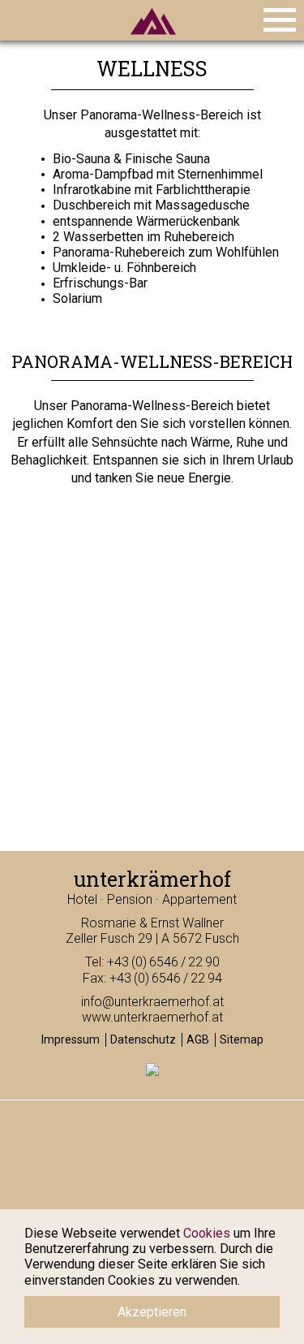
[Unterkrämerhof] (152, 38)
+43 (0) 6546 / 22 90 (163, 962)
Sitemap (241, 1039)
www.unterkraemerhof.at (152, 1017)
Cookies (206, 1233)
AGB (197, 1039)
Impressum (70, 1039)
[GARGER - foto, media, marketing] (152, 1073)
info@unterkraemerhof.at (152, 1001)
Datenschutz (143, 1039)
